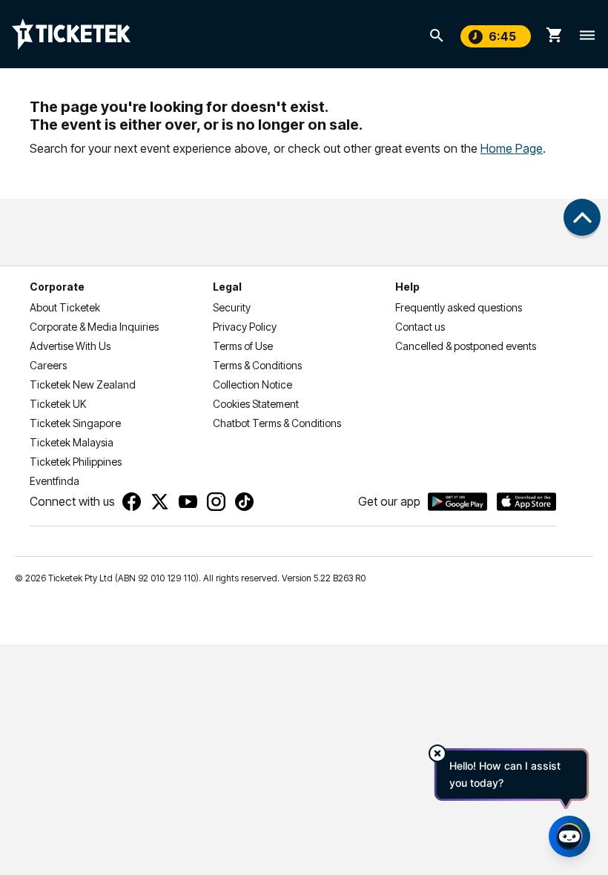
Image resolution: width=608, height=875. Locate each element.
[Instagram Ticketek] (216, 501)
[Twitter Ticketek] (160, 501)
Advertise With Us (70, 346)
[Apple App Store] (526, 502)
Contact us (420, 326)
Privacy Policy (245, 326)
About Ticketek (65, 307)
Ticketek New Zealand (83, 384)
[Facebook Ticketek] (131, 501)
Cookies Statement (256, 403)
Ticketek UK (58, 403)
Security (232, 307)
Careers (48, 365)
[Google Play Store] (457, 502)
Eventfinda (54, 481)
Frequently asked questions (458, 307)
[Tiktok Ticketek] (244, 501)
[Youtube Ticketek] (188, 501)
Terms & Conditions (257, 365)
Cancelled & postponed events (465, 346)
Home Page (511, 148)
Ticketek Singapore (75, 423)
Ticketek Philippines (76, 461)
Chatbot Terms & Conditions (277, 423)
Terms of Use (243, 346)
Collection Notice (252, 384)
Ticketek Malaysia (71, 442)
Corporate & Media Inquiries (94, 326)
